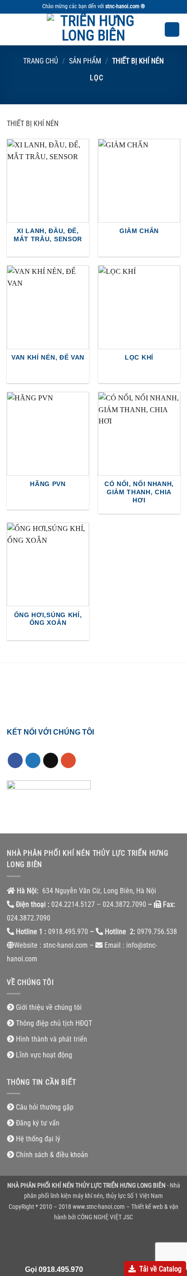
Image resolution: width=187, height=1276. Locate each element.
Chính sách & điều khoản (52, 1154)
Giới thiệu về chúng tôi (49, 1007)
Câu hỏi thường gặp (45, 1107)
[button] (12, 29)
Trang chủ (40, 61)
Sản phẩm (85, 61)
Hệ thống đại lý (38, 1139)
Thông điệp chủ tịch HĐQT (54, 1023)
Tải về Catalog (160, 1269)
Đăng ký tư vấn (37, 1123)
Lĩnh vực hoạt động (44, 1055)
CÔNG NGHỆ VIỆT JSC (105, 1217)
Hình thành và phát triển (51, 1039)
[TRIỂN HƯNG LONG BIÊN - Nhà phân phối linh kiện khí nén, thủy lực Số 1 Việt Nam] (93, 29)
